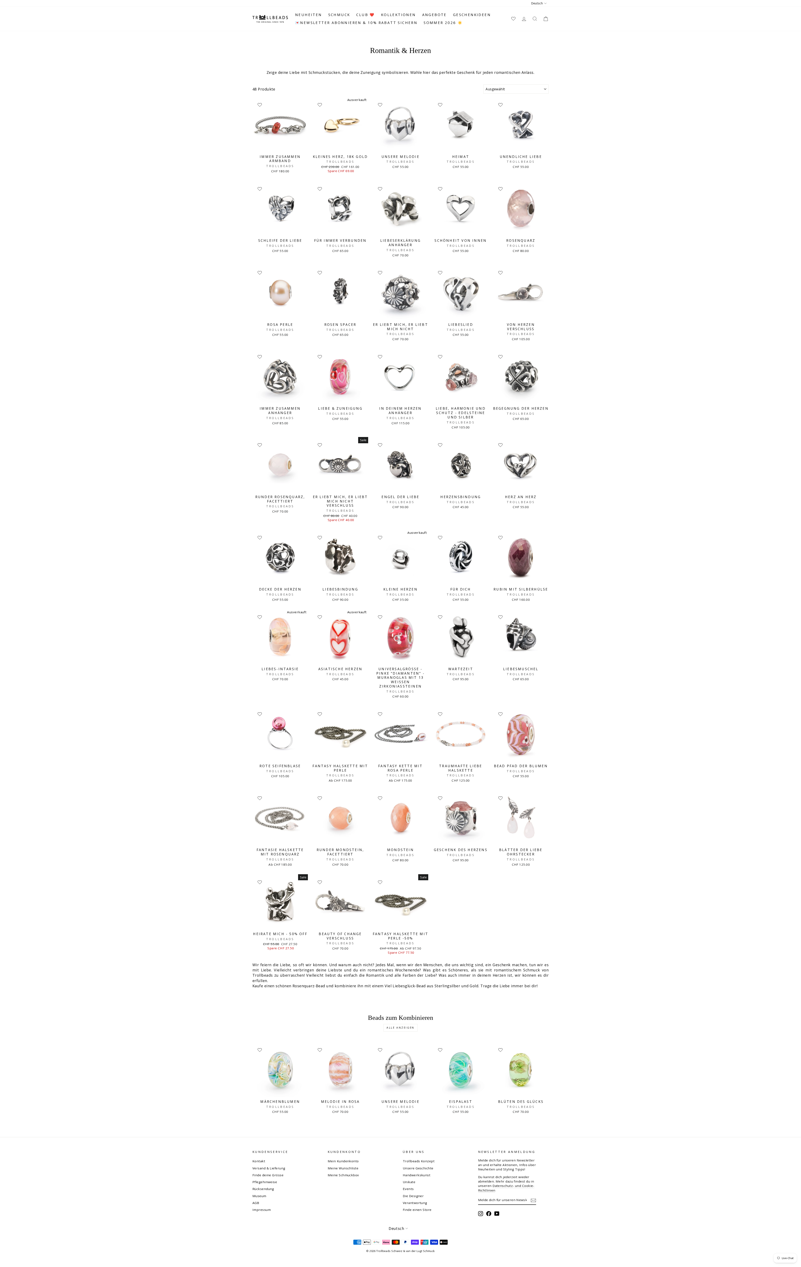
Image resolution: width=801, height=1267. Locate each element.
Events (408, 1189)
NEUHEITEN (308, 14)
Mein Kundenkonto (343, 1161)
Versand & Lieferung (268, 1168)
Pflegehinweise (264, 1182)
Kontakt (258, 1161)
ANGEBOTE (434, 14)
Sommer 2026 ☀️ (443, 22)
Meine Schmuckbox (343, 1175)
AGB (255, 1203)
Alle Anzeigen (400, 1027)
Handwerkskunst (416, 1175)
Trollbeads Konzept (419, 1161)
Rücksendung (263, 1189)
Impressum (261, 1210)
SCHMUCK (339, 14)
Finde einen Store (417, 1210)
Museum (259, 1196)
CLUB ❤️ (365, 14)
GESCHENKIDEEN (472, 14)
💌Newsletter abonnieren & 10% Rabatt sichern (356, 22)
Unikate (409, 1182)
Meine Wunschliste (343, 1168)
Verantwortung (415, 1203)
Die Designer (413, 1196)
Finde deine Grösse (267, 1175)
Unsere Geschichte (418, 1168)
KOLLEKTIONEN (398, 14)
